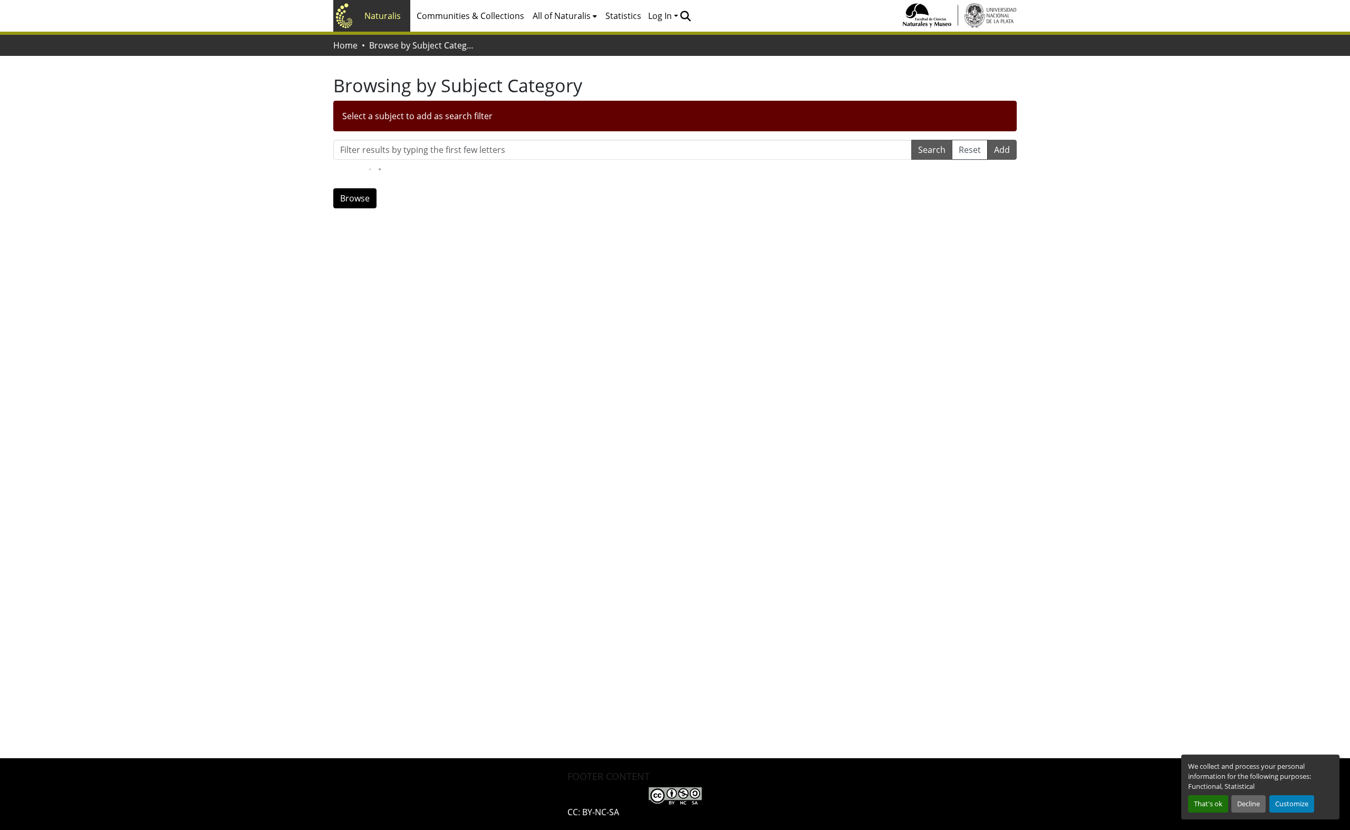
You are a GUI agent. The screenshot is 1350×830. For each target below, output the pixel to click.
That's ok (1208, 803)
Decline (1248, 803)
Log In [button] (661, 16)
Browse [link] (355, 198)
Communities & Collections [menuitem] (470, 16)
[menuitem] (565, 15)
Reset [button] (970, 150)
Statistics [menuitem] (623, 16)
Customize (1291, 803)
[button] (685, 15)
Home (345, 45)
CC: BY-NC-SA (593, 812)
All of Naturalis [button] (562, 16)
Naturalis (382, 16)
